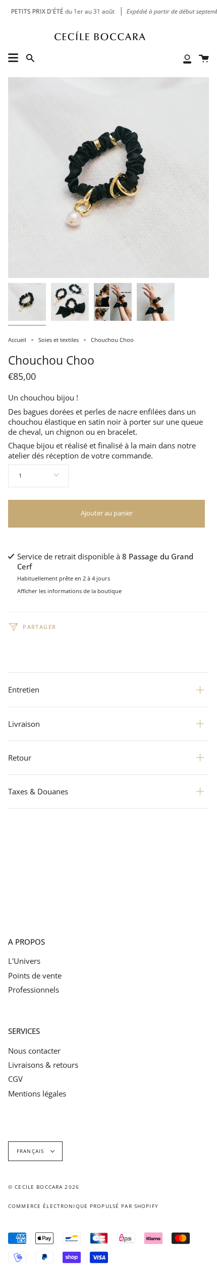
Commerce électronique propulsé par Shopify (83, 1206)
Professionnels (33, 990)
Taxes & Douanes (38, 791)
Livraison (24, 724)
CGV (15, 1079)
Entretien (23, 689)
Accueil (17, 339)
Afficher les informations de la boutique (69, 591)
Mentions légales (37, 1093)
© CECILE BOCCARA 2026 (43, 1187)
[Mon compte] (187, 58)
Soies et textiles (58, 339)
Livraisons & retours (43, 1065)
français (31, 1151)
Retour (19, 758)
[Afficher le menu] (13, 58)
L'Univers (24, 961)
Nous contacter (34, 1051)
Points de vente (35, 975)
